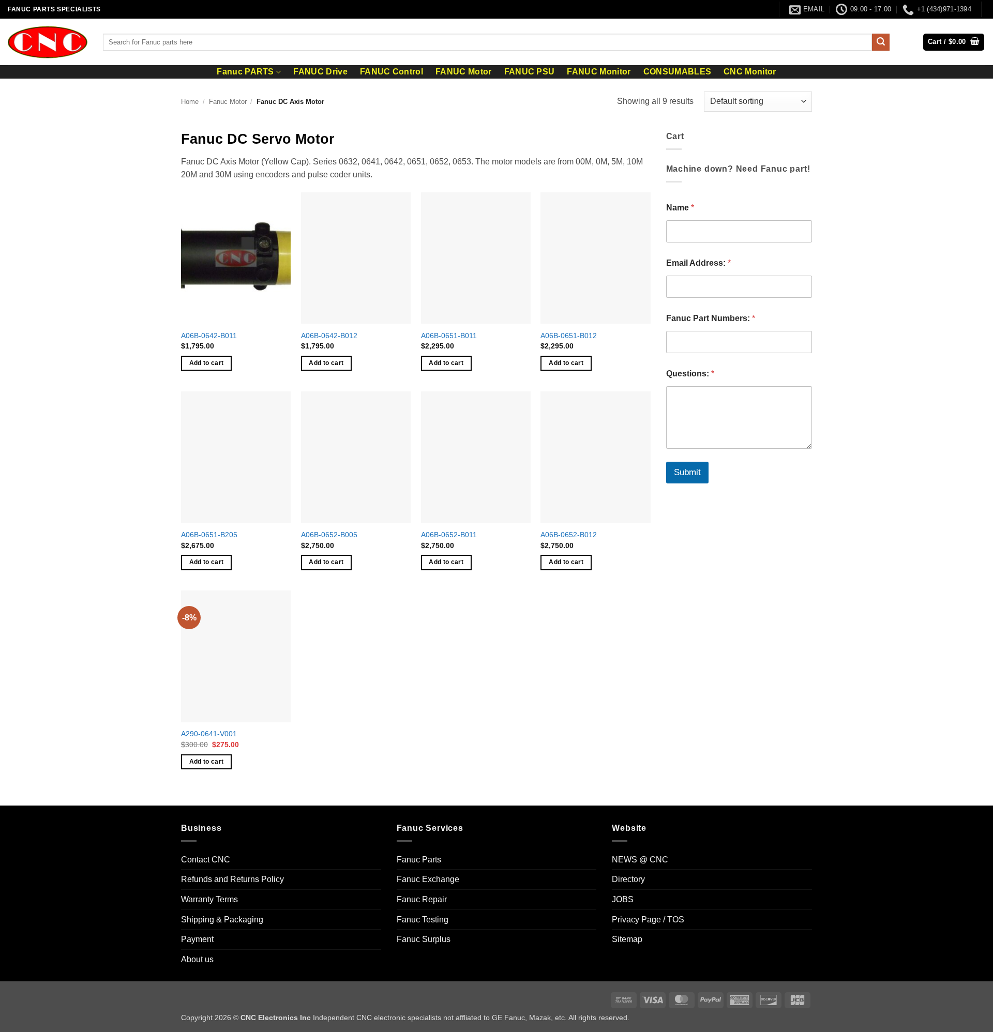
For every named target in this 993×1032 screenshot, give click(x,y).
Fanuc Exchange (428, 879)
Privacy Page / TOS (648, 919)
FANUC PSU (529, 72)
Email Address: (698, 263)
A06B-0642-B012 (329, 335)
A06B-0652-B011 (449, 534)
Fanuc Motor (228, 101)
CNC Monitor (750, 72)
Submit (687, 472)
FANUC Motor (463, 72)
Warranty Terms (209, 899)
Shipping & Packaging (222, 919)
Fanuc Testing (422, 919)
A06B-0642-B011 (209, 335)
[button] (953, 42)
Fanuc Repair (422, 899)
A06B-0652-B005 (329, 534)
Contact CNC (205, 859)
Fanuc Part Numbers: (710, 318)
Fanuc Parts (419, 859)
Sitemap (627, 939)
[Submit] (881, 42)
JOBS (623, 899)
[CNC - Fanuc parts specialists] (47, 41)
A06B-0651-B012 (568, 335)
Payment (197, 939)
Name (680, 207)
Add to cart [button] (206, 363)
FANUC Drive (320, 72)
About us (197, 959)
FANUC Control (391, 72)
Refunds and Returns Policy (232, 879)
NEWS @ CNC (640, 859)
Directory (628, 879)
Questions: (690, 373)
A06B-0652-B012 (568, 534)
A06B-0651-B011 (449, 335)
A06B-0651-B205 (209, 534)
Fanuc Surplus (423, 939)
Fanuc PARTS (245, 71)
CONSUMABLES (677, 72)
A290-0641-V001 (209, 734)
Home (190, 101)
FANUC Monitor (598, 72)
